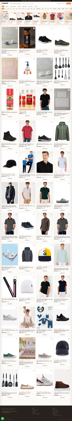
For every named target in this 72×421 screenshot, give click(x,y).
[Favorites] (65, 3)
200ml (59, 8)
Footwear (6, 6)
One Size (54, 8)
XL (13, 8)
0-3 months (38, 8)
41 (34, 8)
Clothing (19, 6)
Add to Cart (10, 116)
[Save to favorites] (16, 28)
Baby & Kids (25, 6)
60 (50, 8)
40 (31, 8)
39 (28, 8)
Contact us (54, 413)
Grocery (35, 6)
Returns (33, 412)
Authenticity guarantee (36, 413)
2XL (16, 8)
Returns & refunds (55, 412)
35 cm (67, 8)
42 (42, 8)
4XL (23, 8)
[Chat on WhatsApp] (2, 418)
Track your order (35, 409)
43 (45, 8)
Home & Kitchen (13, 6)
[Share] (63, 3)
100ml (63, 8)
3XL (19, 8)
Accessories (30, 6)
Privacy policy (55, 409)
